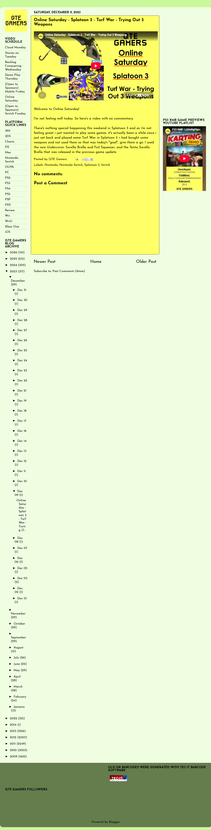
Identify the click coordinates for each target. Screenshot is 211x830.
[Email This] (83, 159)
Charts (9, 141)
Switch (105, 164)
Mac (8, 152)
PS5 (7, 194)
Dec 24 (22, 360)
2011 (13, 743)
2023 (14, 271)
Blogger (114, 822)
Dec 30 (22, 300)
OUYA (9, 167)
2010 (14, 750)
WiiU (8, 221)
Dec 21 (21, 390)
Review (10, 210)
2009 (14, 756)
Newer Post (45, 262)
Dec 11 (21, 471)
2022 (14, 718)
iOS (7, 231)
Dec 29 (22, 310)
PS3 (7, 183)
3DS (8, 136)
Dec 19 (21, 400)
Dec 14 (21, 441)
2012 (13, 737)
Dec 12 (21, 461)
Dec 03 (22, 578)
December (18, 280)
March (18, 686)
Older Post (146, 262)
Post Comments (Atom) (69, 271)
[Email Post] (76, 159)
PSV (8, 204)
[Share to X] (89, 159)
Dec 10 (22, 481)
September (18, 637)
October (19, 623)
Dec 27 (22, 330)
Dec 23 (22, 370)
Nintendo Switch (71, 164)
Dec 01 (22, 598)
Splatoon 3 (91, 164)
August (18, 647)
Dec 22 (22, 380)
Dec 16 (21, 430)
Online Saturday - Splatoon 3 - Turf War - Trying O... (21, 515)
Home (95, 262)
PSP (7, 199)
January (19, 706)
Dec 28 (22, 320)
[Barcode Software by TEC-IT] (118, 780)
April (17, 676)
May (17, 670)
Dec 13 (21, 451)
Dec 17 (21, 420)
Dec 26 (22, 340)
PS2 (7, 177)
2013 (13, 731)
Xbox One (12, 226)
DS (7, 147)
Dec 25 (22, 350)
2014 (13, 724)
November (18, 613)
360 (7, 130)
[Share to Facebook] (91, 159)
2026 (14, 252)
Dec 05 (22, 568)
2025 (14, 258)
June (17, 664)
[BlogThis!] (86, 159)
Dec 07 (22, 548)
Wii (7, 215)
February (20, 696)
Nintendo (51, 164)
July (17, 657)
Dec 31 (21, 290)
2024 (14, 265)
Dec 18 (21, 410)
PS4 (7, 188)
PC (7, 172)
